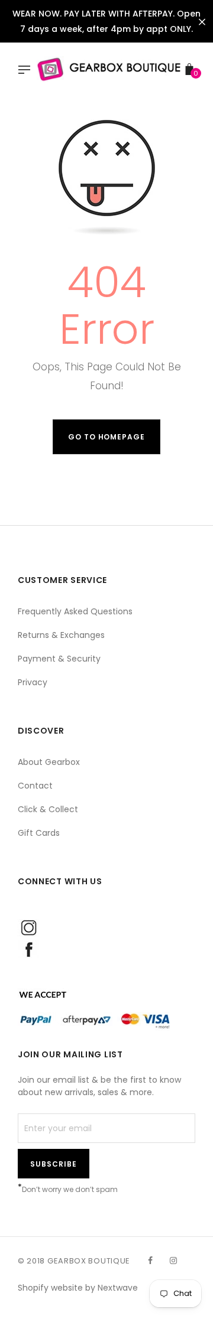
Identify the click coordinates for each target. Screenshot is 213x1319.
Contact (35, 786)
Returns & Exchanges (61, 635)
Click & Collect (48, 809)
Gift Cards (39, 833)
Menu (27, 71)
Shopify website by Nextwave (78, 1288)
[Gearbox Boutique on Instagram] (173, 1260)
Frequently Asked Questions (75, 611)
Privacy (32, 682)
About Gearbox (49, 762)
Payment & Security (59, 659)
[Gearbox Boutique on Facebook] (150, 1260)
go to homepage (106, 437)
